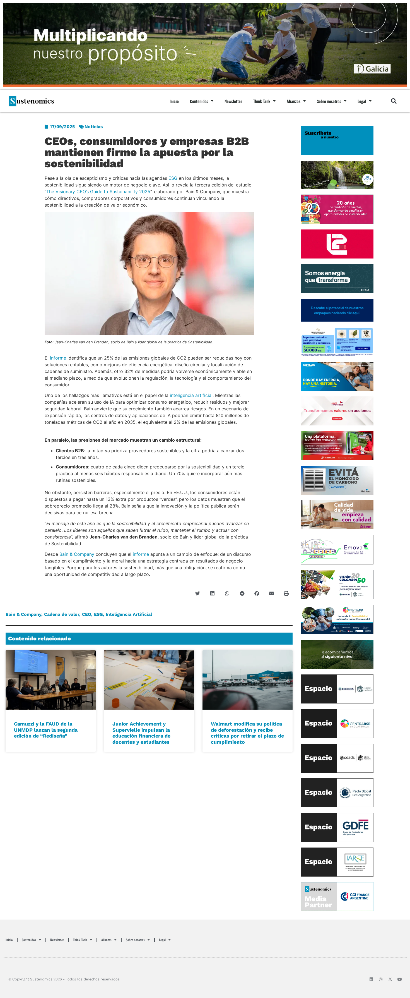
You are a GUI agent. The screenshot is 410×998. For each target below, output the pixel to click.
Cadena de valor (61, 614)
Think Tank (261, 101)
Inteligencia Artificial (129, 614)
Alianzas (293, 101)
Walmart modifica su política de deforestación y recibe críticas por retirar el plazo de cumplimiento (247, 733)
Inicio (174, 101)
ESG (172, 178)
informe (58, 358)
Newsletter (233, 101)
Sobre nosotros (329, 101)
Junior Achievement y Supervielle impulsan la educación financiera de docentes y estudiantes (141, 733)
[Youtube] (400, 979)
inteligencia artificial (191, 395)
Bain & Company (76, 554)
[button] (393, 101)
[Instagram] (381, 979)
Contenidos (199, 101)
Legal (362, 101)
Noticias (94, 126)
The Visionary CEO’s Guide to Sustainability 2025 (98, 191)
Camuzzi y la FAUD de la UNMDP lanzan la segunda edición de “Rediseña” (46, 730)
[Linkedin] (371, 979)
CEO (86, 614)
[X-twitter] (390, 979)
